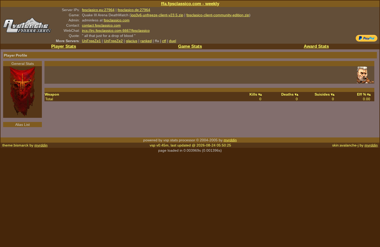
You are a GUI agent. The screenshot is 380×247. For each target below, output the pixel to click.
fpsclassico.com (117, 20)
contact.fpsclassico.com (101, 25)
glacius (131, 41)
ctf (164, 41)
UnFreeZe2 (113, 41)
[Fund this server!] (366, 40)
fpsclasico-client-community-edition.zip (217, 15)
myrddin (230, 140)
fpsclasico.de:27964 (134, 10)
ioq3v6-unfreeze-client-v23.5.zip (157, 15)
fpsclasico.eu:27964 (98, 10)
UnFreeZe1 (91, 41)
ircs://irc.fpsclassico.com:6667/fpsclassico (116, 30)
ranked (146, 41)
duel (172, 41)
